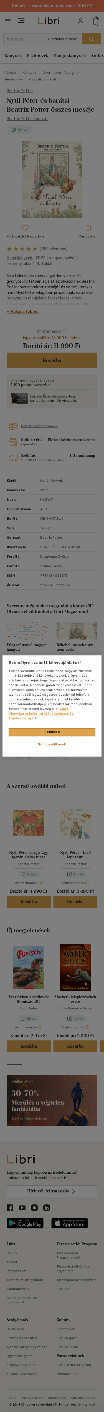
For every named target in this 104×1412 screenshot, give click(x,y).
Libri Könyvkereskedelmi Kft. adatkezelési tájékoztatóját (42, 714)
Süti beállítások (52, 745)
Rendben (52, 732)
